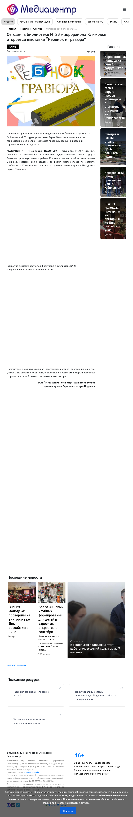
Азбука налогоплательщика (35, 21)
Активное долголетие (69, 21)
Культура (12, 46)
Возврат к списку (16, 664)
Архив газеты (81, 766)
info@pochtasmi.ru (32, 772)
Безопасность (95, 21)
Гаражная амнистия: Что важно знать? (31, 693)
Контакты (87, 762)
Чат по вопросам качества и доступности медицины (29, 721)
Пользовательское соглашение (91, 773)
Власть (113, 21)
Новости (8, 21)
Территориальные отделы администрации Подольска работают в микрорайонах (95, 695)
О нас (77, 762)
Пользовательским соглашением (81, 799)
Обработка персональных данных (93, 770)
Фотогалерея (98, 766)
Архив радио (114, 766)
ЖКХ (126, 21)
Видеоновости (102, 762)
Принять (68, 810)
